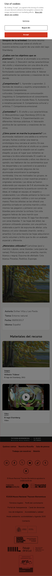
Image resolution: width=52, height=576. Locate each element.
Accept (26, 35)
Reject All (26, 28)
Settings (26, 21)
